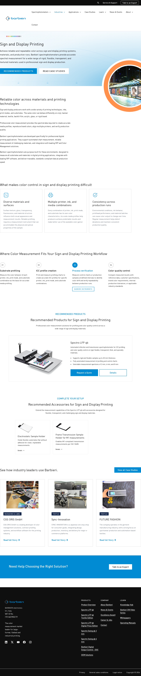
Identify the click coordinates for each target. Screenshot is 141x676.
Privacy (82, 672)
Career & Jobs (106, 620)
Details (113, 372)
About (128, 12)
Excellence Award (108, 615)
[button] (98, 2)
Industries (58, 12)
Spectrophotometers (40, 12)
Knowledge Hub (126, 604)
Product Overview (88, 604)
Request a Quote (84, 372)
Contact (35, 24)
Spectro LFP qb (87, 610)
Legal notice (117, 672)
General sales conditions (98, 672)
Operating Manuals (128, 623)
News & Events (116, 12)
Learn (101, 12)
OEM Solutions (87, 655)
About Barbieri (107, 604)
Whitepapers (125, 618)
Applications (74, 12)
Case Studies (90, 12)
